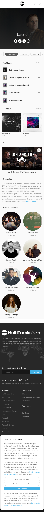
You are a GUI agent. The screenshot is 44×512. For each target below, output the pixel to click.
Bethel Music (11, 232)
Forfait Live (6, 397)
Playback (5, 418)
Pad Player (6, 421)
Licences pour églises (9, 411)
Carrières (25, 413)
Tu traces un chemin (16, 70)
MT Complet (6, 408)
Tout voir (38, 63)
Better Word (6, 133)
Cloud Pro (5, 428)
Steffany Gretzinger (11, 315)
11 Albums (32, 235)
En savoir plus (31, 201)
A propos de (26, 409)
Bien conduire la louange (31, 397)
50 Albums (11, 235)
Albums (36, 54)
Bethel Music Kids (32, 287)
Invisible (26, 133)
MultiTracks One (8, 394)
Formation (26, 401)
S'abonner (36, 372)
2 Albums (33, 290)
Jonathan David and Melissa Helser (32, 260)
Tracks (4, 414)
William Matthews (11, 287)
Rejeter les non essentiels (22, 484)
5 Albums (11, 263)
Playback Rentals (8, 425)
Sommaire (11, 54)
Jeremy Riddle (11, 260)
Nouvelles (25, 416)
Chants (24, 54)
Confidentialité (16, 506)
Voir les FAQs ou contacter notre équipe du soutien (20, 383)
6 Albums (11, 317)
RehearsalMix (7, 432)
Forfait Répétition (8, 401)
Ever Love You (14, 93)
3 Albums (33, 263)
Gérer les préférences (22, 479)
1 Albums (11, 290)
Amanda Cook (33, 232)
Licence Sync (6, 404)
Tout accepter (22, 488)
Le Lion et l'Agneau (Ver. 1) (19, 77)
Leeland (22, 34)
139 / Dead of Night (16, 100)
